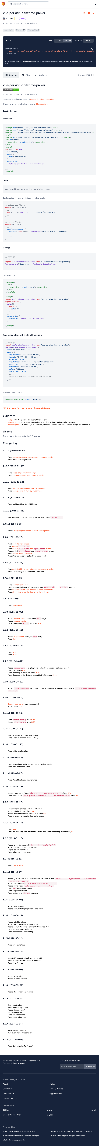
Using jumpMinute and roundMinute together (31, 531)
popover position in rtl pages (25, 473)
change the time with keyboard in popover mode (33, 457)
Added (20, 546)
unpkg (49, 1110)
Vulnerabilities (33, 30)
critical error (18, 865)
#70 (69, 793)
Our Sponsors (8, 1094)
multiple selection (21, 618)
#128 (15, 655)
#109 (33, 722)
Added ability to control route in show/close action (33, 569)
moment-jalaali (14, 425)
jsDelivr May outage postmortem (14, 1140)
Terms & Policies (56, 1089)
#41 (72, 832)
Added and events (31, 549)
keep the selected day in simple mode (28, 475)
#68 (44, 814)
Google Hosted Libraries (13, 1115)
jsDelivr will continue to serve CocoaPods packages (21, 1135)
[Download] (94, 13)
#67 (33, 811)
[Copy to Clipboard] (92, 48)
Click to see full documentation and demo (26, 408)
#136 (14, 639)
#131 (14, 652)
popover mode (20, 621)
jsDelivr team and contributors (27, 1061)
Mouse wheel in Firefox (22, 553)
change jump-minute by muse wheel (27, 491)
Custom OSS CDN (10, 1098)
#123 (37, 673)
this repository (42, 104)
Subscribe (90, 1066)
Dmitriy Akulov (19, 1063)
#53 (14, 829)
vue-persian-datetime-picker (42, 99)
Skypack (50, 1115)
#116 (33, 720)
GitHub (6, 1110)
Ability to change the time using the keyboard (31, 592)
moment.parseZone (21, 585)
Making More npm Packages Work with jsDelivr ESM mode (71, 1131)
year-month (17, 605)
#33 (77, 795)
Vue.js (10, 420)
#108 (55, 675)
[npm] (89, 13)
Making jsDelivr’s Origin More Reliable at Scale (19, 1131)
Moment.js (12, 422)
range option (19, 637)
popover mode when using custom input (29, 488)
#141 (40, 623)
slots (20, 706)
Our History (7, 1089)
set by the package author (27, 61)
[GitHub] (83, 13)
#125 (24, 670)
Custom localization (16, 704)
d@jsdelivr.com (56, 1094)
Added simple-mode (20, 544)
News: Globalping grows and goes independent (68, 1135)
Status (52, 1084)
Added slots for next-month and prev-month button (33, 590)
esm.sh (93, 1110)
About (5, 1084)
